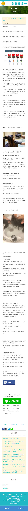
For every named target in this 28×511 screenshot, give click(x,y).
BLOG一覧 (14, 424)
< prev (5, 424)
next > (22, 424)
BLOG (4, 485)
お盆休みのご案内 (7, 446)
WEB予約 (21, 508)
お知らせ (5, 488)
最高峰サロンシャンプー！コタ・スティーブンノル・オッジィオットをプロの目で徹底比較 (14, 466)
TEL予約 (7, 508)
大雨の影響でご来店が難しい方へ (11, 438)
